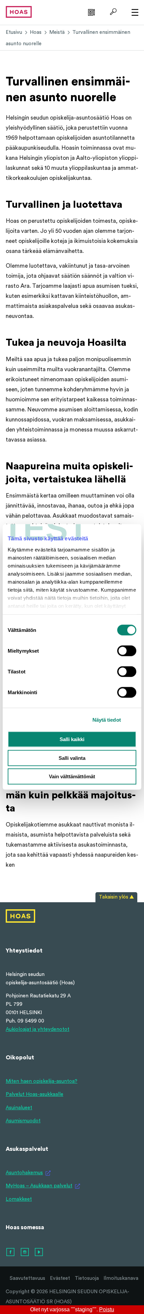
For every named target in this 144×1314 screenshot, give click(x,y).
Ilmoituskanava (120, 1278)
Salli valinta (72, 758)
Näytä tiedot (106, 719)
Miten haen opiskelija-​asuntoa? (41, 1081)
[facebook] (11, 1252)
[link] (90, 12)
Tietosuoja (87, 1278)
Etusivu (14, 32)
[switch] (126, 651)
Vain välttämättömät (72, 776)
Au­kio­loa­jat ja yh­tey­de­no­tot (37, 1029)
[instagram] (25, 1252)
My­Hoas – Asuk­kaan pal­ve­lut (39, 1185)
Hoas (36, 32)
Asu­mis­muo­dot (23, 1120)
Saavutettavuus (27, 1278)
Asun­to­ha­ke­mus (24, 1172)
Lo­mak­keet (19, 1199)
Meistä (57, 32)
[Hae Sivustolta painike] (112, 12)
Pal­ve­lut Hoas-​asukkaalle (34, 1094)
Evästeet (60, 1278)
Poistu (106, 1309)
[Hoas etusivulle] (19, 11)
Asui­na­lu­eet (19, 1107)
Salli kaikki (72, 739)
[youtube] (39, 1252)
